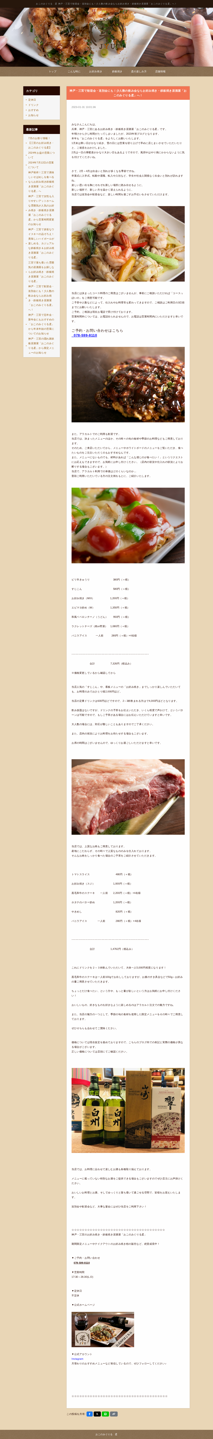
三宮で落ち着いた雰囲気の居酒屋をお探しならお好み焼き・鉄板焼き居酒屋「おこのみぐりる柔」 (41, 272)
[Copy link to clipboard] (114, 1414)
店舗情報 (160, 71)
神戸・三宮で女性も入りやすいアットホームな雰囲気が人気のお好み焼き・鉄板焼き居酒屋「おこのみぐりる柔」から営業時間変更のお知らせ (41, 210)
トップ (53, 71)
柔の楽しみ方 (139, 71)
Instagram (77, 1358)
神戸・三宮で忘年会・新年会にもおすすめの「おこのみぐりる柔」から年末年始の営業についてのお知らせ (41, 324)
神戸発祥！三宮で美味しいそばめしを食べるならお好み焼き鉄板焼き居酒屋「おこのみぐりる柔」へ (41, 181)
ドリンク (33, 104)
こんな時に (74, 71)
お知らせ (33, 115)
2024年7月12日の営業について (41, 165)
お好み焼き (95, 71)
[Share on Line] (105, 1414)
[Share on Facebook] (90, 1414)
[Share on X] (97, 1414)
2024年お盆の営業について (41, 155)
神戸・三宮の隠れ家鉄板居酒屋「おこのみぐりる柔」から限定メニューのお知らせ (41, 345)
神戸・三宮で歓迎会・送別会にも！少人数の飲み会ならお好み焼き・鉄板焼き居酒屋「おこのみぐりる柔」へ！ (41, 298)
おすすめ (33, 110)
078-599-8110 (85, 335)
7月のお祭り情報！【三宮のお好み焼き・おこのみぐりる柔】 (41, 143)
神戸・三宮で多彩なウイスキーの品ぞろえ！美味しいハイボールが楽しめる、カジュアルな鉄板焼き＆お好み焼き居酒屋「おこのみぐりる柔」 (41, 243)
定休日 (32, 99)
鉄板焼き (117, 71)
